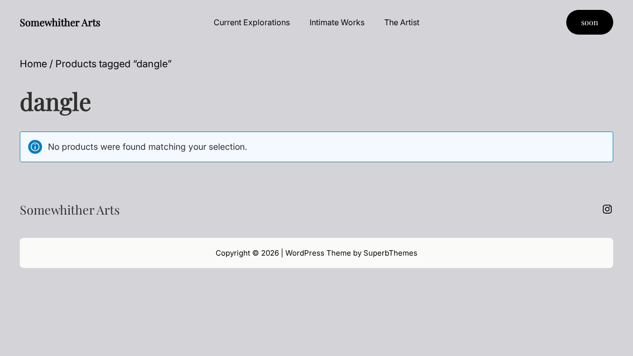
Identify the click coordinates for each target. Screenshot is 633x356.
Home (33, 64)
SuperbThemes (390, 253)
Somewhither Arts (60, 22)
